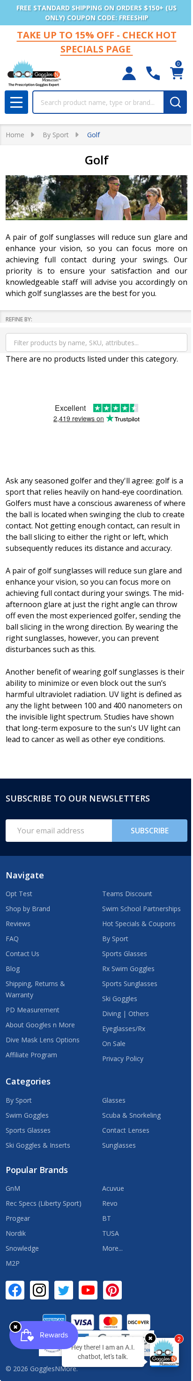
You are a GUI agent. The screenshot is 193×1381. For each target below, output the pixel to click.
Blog (13, 968)
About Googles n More (40, 1024)
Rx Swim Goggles (128, 968)
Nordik (16, 1233)
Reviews (18, 923)
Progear (18, 1218)
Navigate (25, 875)
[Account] (129, 73)
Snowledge (22, 1248)
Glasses (114, 1100)
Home (15, 134)
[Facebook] (15, 1290)
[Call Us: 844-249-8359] (152, 73)
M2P (13, 1263)
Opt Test (19, 893)
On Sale (114, 1043)
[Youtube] (88, 1290)
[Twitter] (63, 1290)
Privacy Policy (122, 1058)
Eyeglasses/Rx (123, 1028)
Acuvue (113, 1188)
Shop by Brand (28, 908)
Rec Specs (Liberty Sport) (44, 1203)
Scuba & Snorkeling (131, 1115)
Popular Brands (37, 1169)
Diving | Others (125, 1013)
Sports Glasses (124, 953)
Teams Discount (127, 893)
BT (106, 1218)
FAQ (12, 938)
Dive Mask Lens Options (43, 1039)
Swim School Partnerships (141, 908)
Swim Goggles (27, 1115)
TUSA (110, 1233)
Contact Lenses (125, 1130)
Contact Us (22, 953)
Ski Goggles (119, 998)
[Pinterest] (112, 1290)
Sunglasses (119, 1145)
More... (112, 1248)
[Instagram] (39, 1290)
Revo (110, 1203)
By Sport (115, 938)
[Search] (175, 102)
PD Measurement (32, 1009)
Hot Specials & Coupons (139, 923)
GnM (13, 1188)
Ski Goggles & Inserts (38, 1145)
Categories (28, 1081)
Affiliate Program (31, 1054)
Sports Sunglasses (129, 983)
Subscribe (150, 830)
